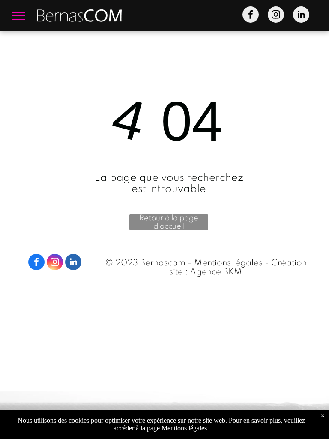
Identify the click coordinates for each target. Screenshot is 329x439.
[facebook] (250, 15)
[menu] (19, 16)
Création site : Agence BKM (238, 268)
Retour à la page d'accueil (168, 222)
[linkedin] (301, 15)
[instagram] (276, 15)
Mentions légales (228, 263)
